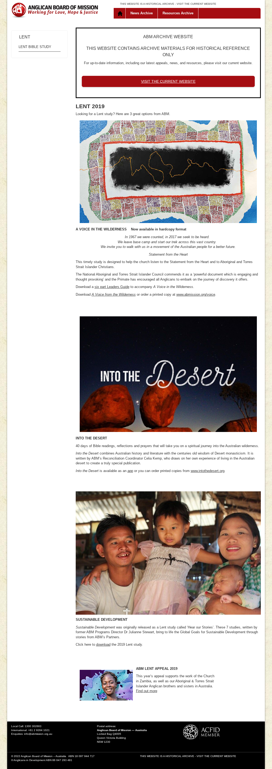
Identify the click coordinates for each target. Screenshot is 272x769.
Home (121, 13)
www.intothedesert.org (207, 471)
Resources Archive (178, 13)
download (103, 644)
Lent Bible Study (35, 47)
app (130, 471)
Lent (24, 37)
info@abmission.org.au (38, 733)
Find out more (146, 691)
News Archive (141, 13)
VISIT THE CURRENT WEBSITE (196, 3)
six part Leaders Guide (112, 287)
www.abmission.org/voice (195, 294)
